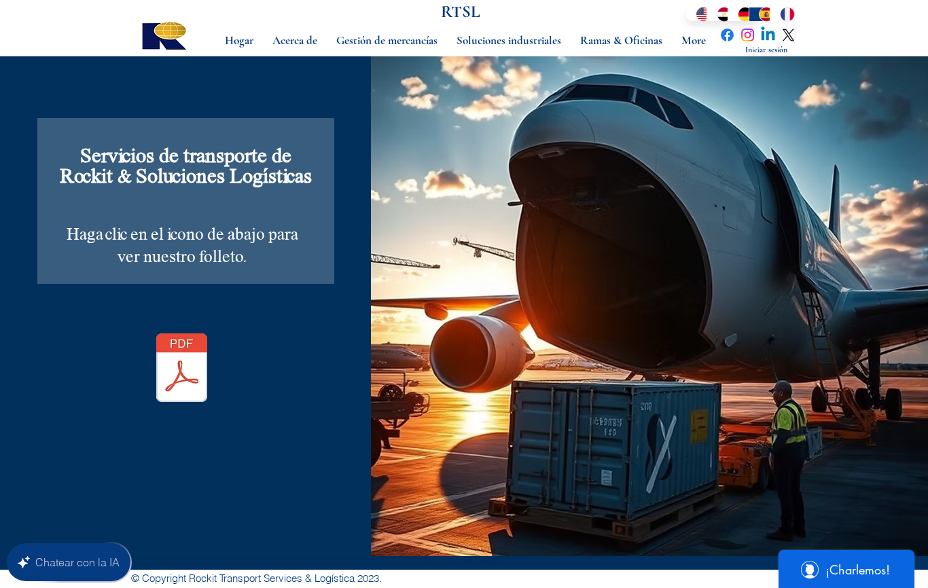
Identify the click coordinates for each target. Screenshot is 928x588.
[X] (788, 34)
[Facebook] (727, 34)
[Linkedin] (768, 34)
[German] (738, 14)
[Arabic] (717, 14)
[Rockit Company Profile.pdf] (181, 369)
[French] (780, 14)
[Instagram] (747, 34)
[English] (696, 14)
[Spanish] (759, 14)
